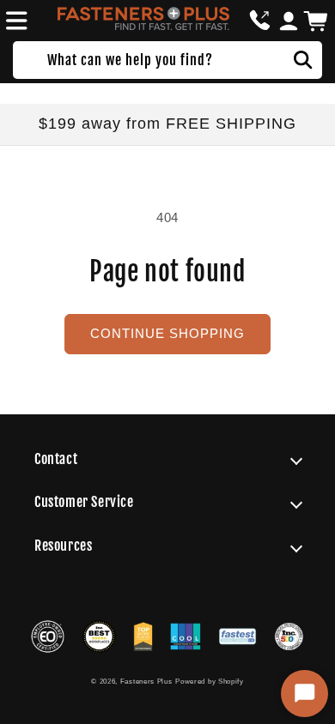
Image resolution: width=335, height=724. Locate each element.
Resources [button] (63, 545)
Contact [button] (55, 459)
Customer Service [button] (84, 501)
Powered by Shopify (209, 681)
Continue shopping (167, 333)
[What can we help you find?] (303, 60)
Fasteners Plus (146, 681)
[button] (13, 20)
